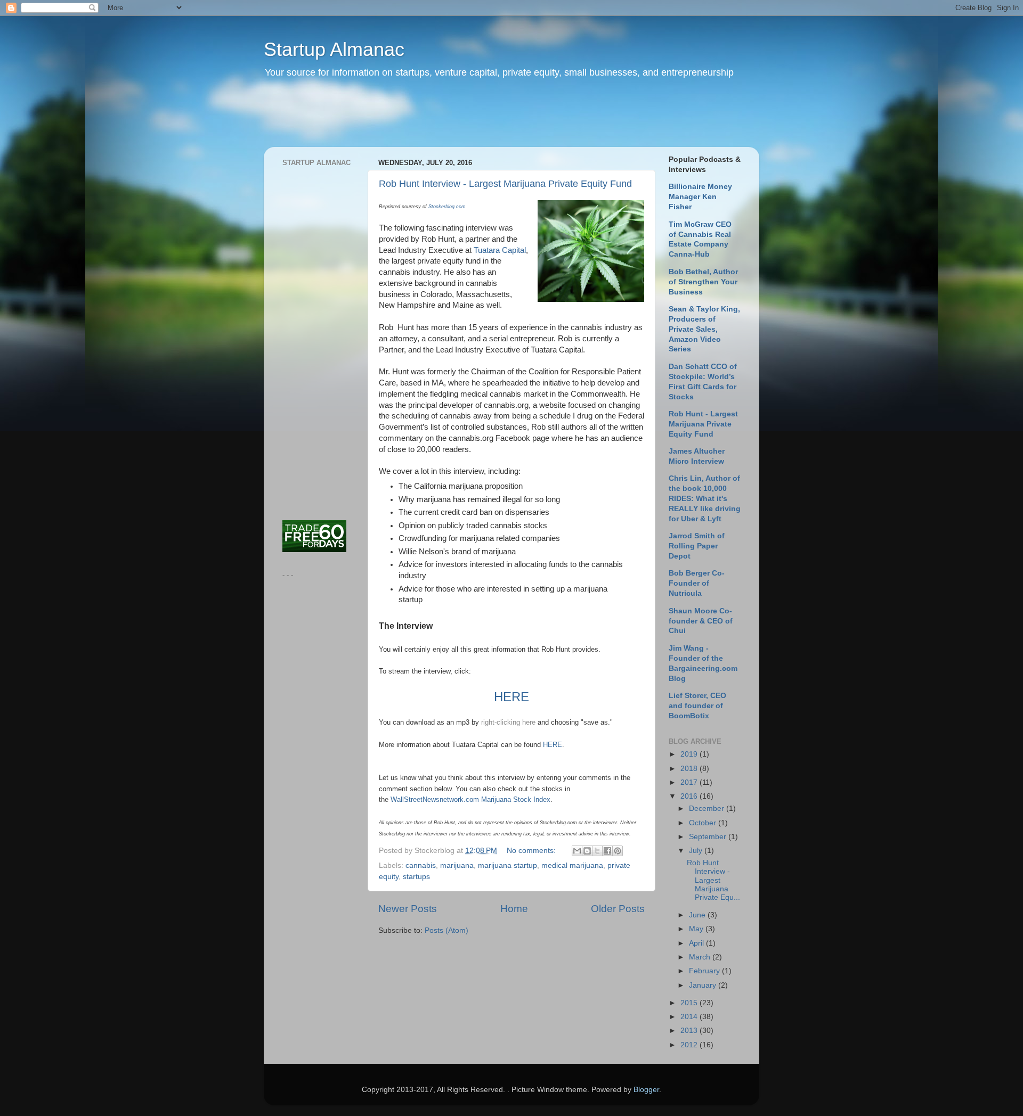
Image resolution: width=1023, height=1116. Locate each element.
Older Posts (618, 908)
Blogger (646, 1090)
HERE (511, 697)
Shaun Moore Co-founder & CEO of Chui (701, 621)
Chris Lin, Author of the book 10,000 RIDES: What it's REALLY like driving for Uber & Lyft (705, 498)
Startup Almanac (334, 49)
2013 (690, 1031)
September (708, 837)
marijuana (457, 865)
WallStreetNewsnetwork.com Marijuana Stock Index (470, 799)
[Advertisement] (468, 120)
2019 (690, 754)
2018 (690, 769)
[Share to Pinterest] (617, 851)
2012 (690, 1045)
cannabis (420, 865)
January (703, 985)
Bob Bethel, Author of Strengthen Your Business (703, 282)
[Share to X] (597, 851)
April (697, 943)
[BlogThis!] (587, 851)
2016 (690, 796)
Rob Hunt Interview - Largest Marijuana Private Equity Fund (505, 183)
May (697, 929)
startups (416, 877)
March (700, 957)
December (707, 809)
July (696, 851)
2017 (690, 782)
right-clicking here (508, 722)
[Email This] (577, 851)
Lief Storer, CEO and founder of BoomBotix (697, 706)
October (703, 823)
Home (514, 908)
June (698, 915)
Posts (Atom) (446, 930)
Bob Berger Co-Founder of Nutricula (697, 583)
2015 (690, 1003)
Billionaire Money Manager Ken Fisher (700, 197)
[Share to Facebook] (607, 851)
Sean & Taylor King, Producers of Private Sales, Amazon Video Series (704, 329)
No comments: (532, 851)
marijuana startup (507, 865)
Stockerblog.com (447, 206)
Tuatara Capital (500, 250)
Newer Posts (407, 908)
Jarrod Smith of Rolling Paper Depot (697, 546)
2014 (690, 1017)
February (705, 971)
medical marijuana (572, 865)
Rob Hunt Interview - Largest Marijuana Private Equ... (713, 880)
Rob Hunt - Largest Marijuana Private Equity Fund (703, 424)
